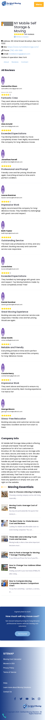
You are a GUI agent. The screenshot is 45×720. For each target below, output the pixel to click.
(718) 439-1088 (16, 50)
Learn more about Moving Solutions (17, 687)
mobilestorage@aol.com (19, 54)
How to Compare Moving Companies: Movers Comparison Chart (24, 583)
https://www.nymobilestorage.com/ (23, 47)
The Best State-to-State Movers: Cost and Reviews (24, 522)
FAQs (5, 683)
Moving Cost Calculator (12, 659)
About (6, 62)
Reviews (15, 62)
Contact (24, 62)
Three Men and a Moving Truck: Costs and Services (23, 538)
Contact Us (7, 692)
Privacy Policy (8, 668)
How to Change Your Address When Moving (25, 566)
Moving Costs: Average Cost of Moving (23, 506)
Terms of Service (9, 672)
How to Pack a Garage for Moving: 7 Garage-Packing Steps (24, 553)
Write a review (22, 37)
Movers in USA (9, 663)
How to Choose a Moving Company (25, 492)
